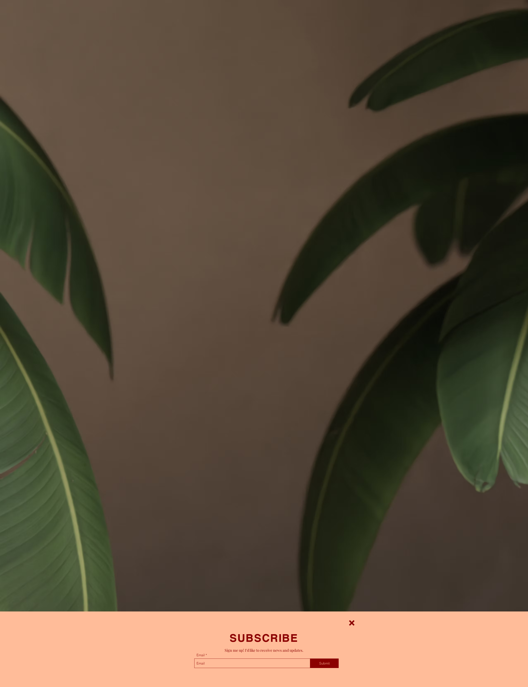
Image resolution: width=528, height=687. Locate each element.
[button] (352, 623)
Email (201, 655)
